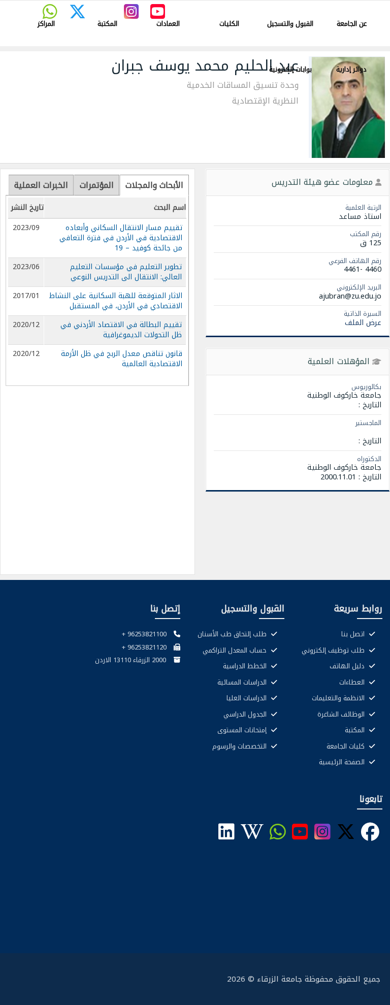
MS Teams (233, 8)
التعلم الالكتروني (276, 8)
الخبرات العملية (41, 185)
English (202, 8)
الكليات (229, 23)
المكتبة (107, 23)
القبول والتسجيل (290, 23)
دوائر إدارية (351, 69)
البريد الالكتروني (360, 8)
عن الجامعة (352, 23)
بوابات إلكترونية (290, 69)
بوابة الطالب (319, 8)
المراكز (46, 23)
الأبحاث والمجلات (154, 185)
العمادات (168, 23)
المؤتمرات (97, 185)
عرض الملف (363, 323)
